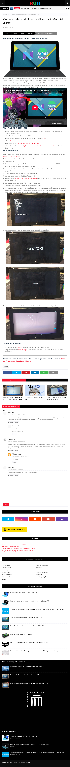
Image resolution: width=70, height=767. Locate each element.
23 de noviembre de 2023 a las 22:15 (16, 441)
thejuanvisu (16, 426)
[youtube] (48, 519)
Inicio (4, 14)
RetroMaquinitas (6, 577)
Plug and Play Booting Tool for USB (28, 143)
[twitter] (8, 519)
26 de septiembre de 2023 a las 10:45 (21, 428)
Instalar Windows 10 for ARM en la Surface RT (23, 592)
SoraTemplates (12, 764)
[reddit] (35, 519)
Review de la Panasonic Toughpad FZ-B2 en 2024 (24, 675)
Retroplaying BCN (6, 565)
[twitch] (62, 519)
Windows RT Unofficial (41, 572)
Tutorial (9, 14)
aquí (43, 138)
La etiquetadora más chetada (11, 552)
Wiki (7, 33)
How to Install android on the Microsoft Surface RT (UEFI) (27, 626)
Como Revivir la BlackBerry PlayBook (21, 634)
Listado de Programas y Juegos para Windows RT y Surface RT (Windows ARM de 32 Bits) (37, 609)
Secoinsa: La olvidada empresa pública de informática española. (29, 642)
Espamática (38, 574)
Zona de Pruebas (6, 572)
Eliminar (16, 422)
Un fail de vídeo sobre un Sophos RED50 (14, 545)
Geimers (4, 579)
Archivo (22, 33)
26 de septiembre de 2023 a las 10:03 (16, 414)
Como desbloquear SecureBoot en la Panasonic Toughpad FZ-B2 (13, 398)
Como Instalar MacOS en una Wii (34, 398)
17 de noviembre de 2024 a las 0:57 (16, 469)
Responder (10, 422)
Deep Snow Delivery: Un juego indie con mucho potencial (36, 8)
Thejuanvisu (16, 454)
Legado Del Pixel (6, 568)
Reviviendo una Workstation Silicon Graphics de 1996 (18, 550)
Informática (14, 33)
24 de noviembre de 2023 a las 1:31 (20, 456)
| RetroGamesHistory (23, 762)
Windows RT (30, 33)
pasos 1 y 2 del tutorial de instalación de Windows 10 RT (36, 146)
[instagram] (21, 519)
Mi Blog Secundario (7, 574)
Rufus (12, 141)
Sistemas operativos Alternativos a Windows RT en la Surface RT (29, 601)
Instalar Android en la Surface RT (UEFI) (46, 33)
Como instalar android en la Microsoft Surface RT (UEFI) (26, 617)
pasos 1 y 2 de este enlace (11, 156)
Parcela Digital (5, 570)
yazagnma (11, 439)
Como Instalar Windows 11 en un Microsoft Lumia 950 (56, 398)
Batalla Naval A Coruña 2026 (10, 547)
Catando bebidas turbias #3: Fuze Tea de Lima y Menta (18, 548)
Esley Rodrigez (22, 350)
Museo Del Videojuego (41, 565)
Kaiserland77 (38, 568)
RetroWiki (38, 570)
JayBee (20, 347)
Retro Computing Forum (42, 577)
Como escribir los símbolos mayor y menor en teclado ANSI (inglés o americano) (34, 651)
